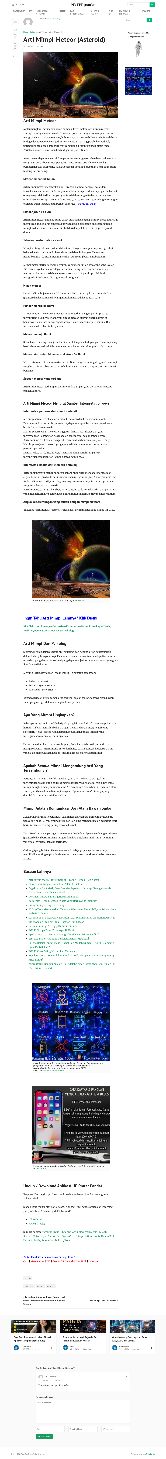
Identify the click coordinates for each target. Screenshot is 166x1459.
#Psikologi (51, 1286)
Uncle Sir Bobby (32, 1240)
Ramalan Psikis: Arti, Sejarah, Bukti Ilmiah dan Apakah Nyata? (81, 1339)
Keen (67, 1240)
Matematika (37, 1261)
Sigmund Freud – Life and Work (60, 1231)
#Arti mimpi (29, 1286)
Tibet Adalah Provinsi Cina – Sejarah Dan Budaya (56, 921)
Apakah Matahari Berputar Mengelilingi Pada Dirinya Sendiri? (64, 934)
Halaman (146, 11)
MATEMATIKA (19, 11)
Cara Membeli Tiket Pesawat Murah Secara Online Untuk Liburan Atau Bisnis (72, 917)
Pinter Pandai (49, 18)
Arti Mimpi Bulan (86, 203)
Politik (62, 11)
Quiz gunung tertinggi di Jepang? (47, 905)
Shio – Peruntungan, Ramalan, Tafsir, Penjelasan (56, 884)
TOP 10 (111, 12)
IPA (30, 11)
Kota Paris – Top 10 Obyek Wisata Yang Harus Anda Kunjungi (63, 900)
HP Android (35, 1219)
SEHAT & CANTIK (95, 12)
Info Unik (81, 1261)
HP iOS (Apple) (37, 1223)
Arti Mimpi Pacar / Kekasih (103, 1300)
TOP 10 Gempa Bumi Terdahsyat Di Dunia (52, 930)
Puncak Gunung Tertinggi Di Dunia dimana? (53, 926)
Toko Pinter (40, 1168)
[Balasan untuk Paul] (125, 1376)
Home (25, 32)
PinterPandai (25, 1346)
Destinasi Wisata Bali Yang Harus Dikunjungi (54, 896)
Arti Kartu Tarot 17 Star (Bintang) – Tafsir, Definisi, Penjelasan (64, 879)
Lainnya (33, 32)
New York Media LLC (90, 1231)
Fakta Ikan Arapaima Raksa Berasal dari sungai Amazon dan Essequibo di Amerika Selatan (44, 1301)
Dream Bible (108, 1236)
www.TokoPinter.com (54, 1070)
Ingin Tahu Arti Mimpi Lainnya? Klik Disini (60, 618)
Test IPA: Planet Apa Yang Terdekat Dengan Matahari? (59, 938)
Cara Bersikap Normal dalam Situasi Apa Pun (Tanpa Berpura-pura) (32, 1339)
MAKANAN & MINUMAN (124, 12)
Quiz (26, 1261)
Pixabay (80, 600)
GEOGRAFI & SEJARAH (42, 12)
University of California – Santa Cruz (54, 1236)
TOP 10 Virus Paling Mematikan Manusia (52, 951)
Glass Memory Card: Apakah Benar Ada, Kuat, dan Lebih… (130, 1339)
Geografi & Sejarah (63, 1261)
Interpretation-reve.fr (88, 1236)
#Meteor (40, 1286)
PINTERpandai (83, 4)
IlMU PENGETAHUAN (77, 12)
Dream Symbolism (52, 1240)
